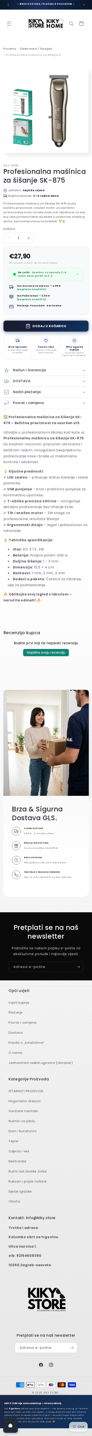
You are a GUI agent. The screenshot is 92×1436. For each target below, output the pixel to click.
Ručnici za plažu (22, 1121)
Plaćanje (16, 1012)
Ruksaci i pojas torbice (28, 1181)
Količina (9, 229)
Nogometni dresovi (25, 1101)
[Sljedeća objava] (84, 4)
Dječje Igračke (20, 1191)
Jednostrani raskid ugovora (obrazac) (41, 1063)
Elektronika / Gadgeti (36, 49)
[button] (9, 23)
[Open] (10, 1425)
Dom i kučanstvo (23, 1131)
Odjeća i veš (19, 1151)
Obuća (14, 1201)
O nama (15, 1053)
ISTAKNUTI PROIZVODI (26, 1091)
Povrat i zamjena (23, 1022)
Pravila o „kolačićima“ (27, 1043)
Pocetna (9, 49)
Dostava (16, 1032)
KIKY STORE (51, 1392)
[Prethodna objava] (8, 4)
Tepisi (13, 1141)
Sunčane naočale (23, 1111)
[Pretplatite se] (78, 967)
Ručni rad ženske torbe (28, 1171)
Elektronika (17, 1161)
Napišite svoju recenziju (46, 652)
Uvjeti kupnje (19, 1003)
